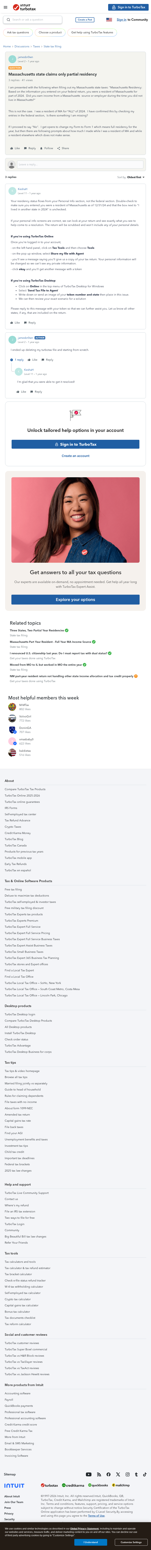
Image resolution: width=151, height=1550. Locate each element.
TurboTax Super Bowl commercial (26, 1349)
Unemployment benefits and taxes (26, 1139)
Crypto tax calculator (18, 1299)
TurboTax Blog (14, 839)
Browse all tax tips (16, 1077)
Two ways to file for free (20, 1218)
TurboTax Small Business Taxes (24, 952)
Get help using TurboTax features (92, 32)
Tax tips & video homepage (22, 1071)
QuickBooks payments (19, 1406)
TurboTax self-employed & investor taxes (30, 902)
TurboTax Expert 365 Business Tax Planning (32, 958)
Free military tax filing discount (24, 908)
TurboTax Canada (16, 845)
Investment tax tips (16, 1146)
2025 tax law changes (18, 1170)
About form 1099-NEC (19, 1108)
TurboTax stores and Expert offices (26, 964)
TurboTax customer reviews (22, 1343)
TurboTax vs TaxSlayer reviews (23, 1362)
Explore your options (75, 599)
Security (9, 1519)
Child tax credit (14, 1152)
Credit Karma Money (18, 833)
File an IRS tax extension (20, 1211)
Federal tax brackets (17, 1164)
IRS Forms (11, 808)
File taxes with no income (21, 1102)
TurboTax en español (18, 870)
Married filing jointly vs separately (26, 1083)
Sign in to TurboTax (78, 444)
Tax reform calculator (18, 1324)
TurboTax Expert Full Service (23, 927)
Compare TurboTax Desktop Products (28, 1020)
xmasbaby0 (26, 739)
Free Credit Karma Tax (18, 1431)
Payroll (9, 1399)
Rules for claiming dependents (24, 1096)
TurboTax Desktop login (20, 1014)
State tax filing (52, 46)
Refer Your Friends (16, 1242)
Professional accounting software (25, 1418)
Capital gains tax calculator (21, 1305)
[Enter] (7, 20)
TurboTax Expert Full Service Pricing (27, 933)
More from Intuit (15, 1437)
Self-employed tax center (20, 814)
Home (7, 46)
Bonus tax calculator (17, 1311)
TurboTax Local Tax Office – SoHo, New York (33, 983)
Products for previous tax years (24, 851)
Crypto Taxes (13, 826)
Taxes (36, 46)
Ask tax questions (18, 32)
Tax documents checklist (20, 1318)
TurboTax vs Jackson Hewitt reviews (27, 1374)
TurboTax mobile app (18, 858)
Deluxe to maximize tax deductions (27, 895)
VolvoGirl (25, 716)
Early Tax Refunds (16, 864)
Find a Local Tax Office (19, 976)
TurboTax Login (14, 1224)
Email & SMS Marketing (19, 1443)
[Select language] (109, 20)
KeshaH (22, 189)
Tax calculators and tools (20, 1262)
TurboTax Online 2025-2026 (22, 795)
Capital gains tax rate (18, 1120)
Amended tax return (17, 1114)
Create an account (75, 456)
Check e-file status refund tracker (25, 1280)
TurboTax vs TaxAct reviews (22, 1368)
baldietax (25, 751)
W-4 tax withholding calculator (24, 1286)
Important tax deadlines (19, 1158)
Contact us (11, 1199)
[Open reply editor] (75, 164)
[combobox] (32, 20)
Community (12, 1230)
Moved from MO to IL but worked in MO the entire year (46, 664)
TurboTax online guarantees (22, 802)
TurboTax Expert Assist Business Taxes (28, 945)
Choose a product (50, 32)
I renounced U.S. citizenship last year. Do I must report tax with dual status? (58, 653)
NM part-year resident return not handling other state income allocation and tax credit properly (71, 676)
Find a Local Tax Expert (19, 970)
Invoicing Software (16, 1455)
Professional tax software (20, 1412)
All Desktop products (18, 1027)
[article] (75, 256)
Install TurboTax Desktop (20, 1033)
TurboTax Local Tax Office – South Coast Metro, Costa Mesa (42, 989)
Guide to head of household (23, 1089)
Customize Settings (131, 1542)
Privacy (8, 1513)
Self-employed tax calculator (23, 1293)
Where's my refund (17, 1205)
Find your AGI (14, 1133)
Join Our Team (13, 1502)
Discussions (22, 46)
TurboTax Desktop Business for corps (28, 1052)
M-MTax (24, 705)
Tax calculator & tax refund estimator (27, 1268)
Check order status (16, 1039)
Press (7, 1508)
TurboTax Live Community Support (27, 1193)
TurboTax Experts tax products (24, 914)
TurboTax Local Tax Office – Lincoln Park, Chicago (36, 995)
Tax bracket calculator (18, 1274)
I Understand (91, 1542)
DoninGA (25, 728)
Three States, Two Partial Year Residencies (37, 630)
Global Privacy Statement (84, 1528)
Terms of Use (96, 1515)
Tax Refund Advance (17, 820)
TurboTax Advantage (18, 1045)
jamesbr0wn (25, 57)
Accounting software (17, 1393)
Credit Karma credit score (21, 1424)
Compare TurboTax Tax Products (25, 789)
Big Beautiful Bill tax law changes (25, 1236)
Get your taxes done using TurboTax (32, 658)
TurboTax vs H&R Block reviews (24, 1355)
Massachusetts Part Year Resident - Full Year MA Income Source (50, 642)
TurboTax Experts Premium (21, 920)
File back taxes (14, 1127)
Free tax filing (13, 889)
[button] (85, 19)
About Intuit (12, 1496)
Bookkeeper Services (18, 1449)
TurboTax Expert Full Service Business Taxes (32, 939)
